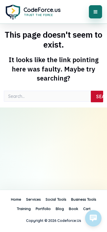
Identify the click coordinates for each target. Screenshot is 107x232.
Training (24, 208)
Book (73, 208)
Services (33, 199)
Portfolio (43, 208)
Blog (60, 208)
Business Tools (83, 199)
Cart (87, 208)
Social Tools (56, 199)
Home (16, 199)
